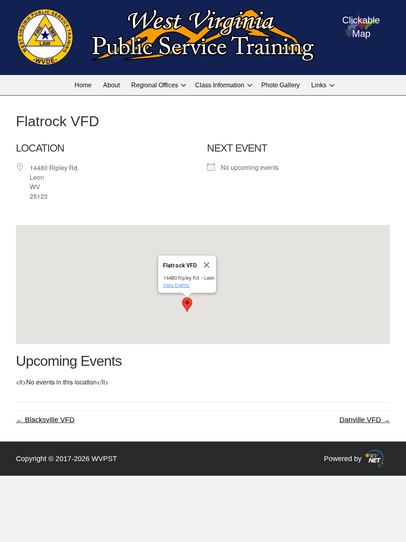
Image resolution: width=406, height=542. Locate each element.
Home (83, 85)
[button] (183, 85)
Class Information (219, 85)
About (111, 85)
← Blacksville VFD (45, 420)
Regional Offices (154, 85)
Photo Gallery (280, 85)
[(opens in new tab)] (374, 458)
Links (318, 85)
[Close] (206, 265)
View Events (176, 285)
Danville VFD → (364, 420)
